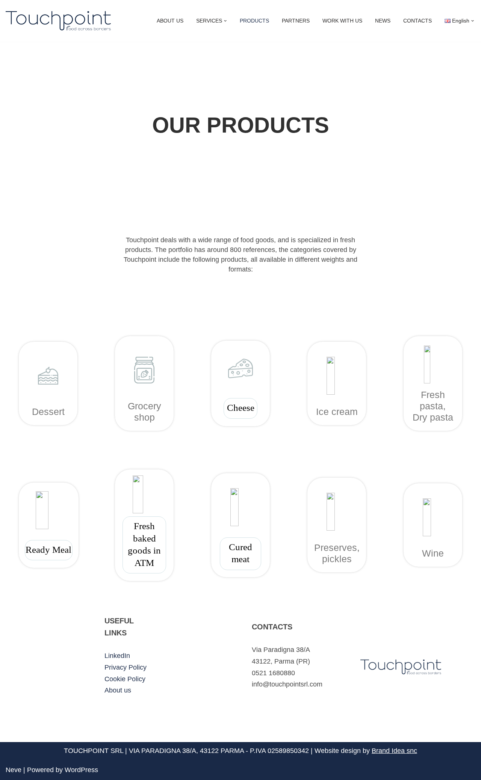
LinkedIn (117, 655)
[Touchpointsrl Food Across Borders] (58, 21)
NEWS (382, 21)
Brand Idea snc (394, 750)
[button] (225, 21)
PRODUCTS (254, 21)
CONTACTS (417, 21)
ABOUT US (170, 21)
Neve (13, 770)
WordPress (81, 770)
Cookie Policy (124, 679)
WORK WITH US (342, 21)
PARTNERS (296, 21)
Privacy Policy (125, 667)
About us (117, 690)
